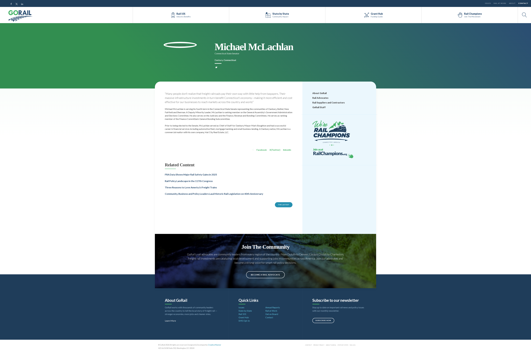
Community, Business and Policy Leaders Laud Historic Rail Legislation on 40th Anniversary (214, 193)
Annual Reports (272, 307)
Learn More (170, 320)
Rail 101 (242, 314)
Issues (488, 3)
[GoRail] (20, 16)
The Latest (283, 205)
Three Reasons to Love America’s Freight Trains (191, 187)
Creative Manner (214, 345)
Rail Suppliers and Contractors (328, 102)
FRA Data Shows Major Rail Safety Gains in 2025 (191, 174)
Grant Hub (244, 317)
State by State (245, 310)
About (512, 3)
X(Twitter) (275, 149)
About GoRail (319, 93)
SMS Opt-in (244, 320)
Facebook (262, 149)
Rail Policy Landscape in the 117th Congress (189, 181)
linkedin (287, 149)
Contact (523, 3)
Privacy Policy (318, 345)
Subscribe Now (323, 320)
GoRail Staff (319, 107)
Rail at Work (500, 3)
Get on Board (271, 314)
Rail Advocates (320, 98)
